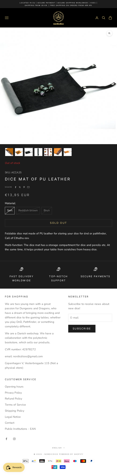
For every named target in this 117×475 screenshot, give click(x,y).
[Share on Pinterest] (24, 187)
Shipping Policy (14, 411)
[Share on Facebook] (15, 187)
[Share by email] (28, 187)
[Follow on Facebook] (6, 438)
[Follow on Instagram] (14, 438)
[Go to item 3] (28, 152)
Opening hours (14, 386)
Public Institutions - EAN (20, 429)
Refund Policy (13, 398)
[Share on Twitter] (20, 187)
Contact (9, 423)
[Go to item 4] (38, 152)
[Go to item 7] (67, 152)
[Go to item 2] (19, 152)
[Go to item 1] (9, 152)
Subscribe (82, 328)
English (57, 448)
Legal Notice (13, 417)
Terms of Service (15, 404)
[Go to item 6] (58, 152)
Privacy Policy (13, 392)
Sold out (58, 223)
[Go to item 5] (48, 152)
